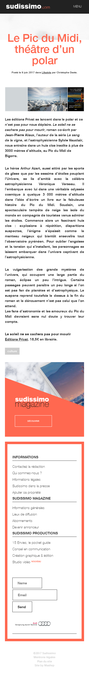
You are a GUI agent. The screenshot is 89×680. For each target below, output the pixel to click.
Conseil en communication (31, 549)
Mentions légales (44, 657)
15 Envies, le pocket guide (31, 542)
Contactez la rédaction (28, 466)
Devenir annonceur (25, 527)
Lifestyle (46, 72)
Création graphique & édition (32, 555)
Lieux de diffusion (24, 514)
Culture (12, 351)
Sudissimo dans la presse (31, 486)
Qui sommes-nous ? (27, 473)
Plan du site (44, 661)
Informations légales (26, 479)
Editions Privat (16, 339)
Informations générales (28, 508)
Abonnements (22, 520)
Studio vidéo (26, 562)
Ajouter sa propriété (26, 492)
